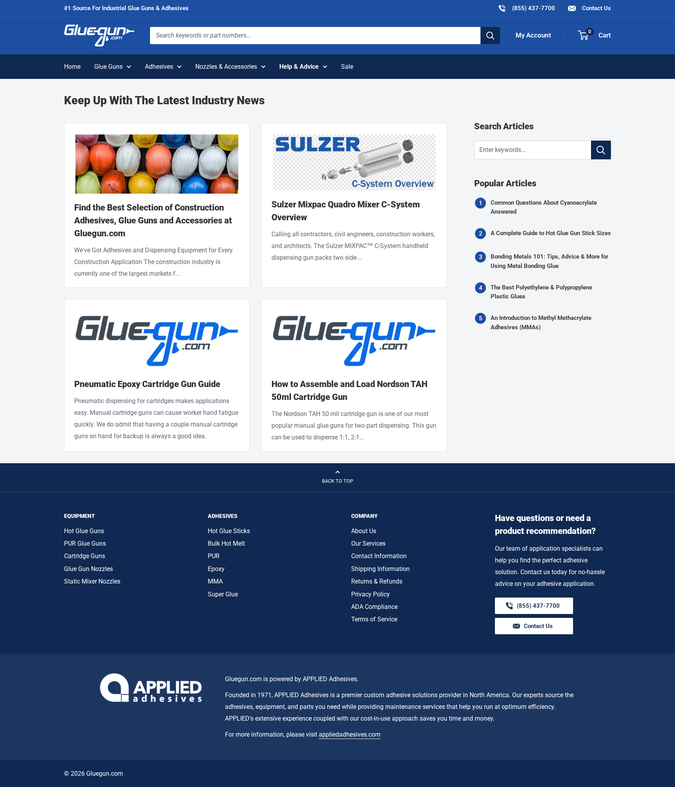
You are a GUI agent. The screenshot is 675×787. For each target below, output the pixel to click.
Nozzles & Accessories (226, 66)
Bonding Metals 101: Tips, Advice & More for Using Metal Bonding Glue (549, 261)
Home (72, 66)
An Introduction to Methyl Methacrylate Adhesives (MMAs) (541, 322)
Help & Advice (299, 66)
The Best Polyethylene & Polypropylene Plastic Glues (541, 292)
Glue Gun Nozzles (88, 569)
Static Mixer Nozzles (92, 581)
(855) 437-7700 (526, 8)
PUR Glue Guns (85, 543)
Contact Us (595, 8)
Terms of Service (374, 619)
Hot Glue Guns (84, 531)
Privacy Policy (370, 594)
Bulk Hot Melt (226, 543)
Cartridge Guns (84, 556)
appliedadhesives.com (349, 734)
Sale (347, 66)
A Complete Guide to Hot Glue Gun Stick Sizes (551, 233)
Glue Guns (108, 66)
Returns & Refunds (376, 581)
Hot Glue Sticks (229, 531)
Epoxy (216, 569)
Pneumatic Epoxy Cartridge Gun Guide (147, 384)
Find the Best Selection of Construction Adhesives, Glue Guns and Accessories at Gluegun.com (153, 220)
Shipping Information (380, 569)
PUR (214, 556)
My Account (533, 35)
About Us (363, 531)
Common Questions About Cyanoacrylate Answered (544, 207)
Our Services (368, 543)
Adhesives (159, 66)
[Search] (490, 35)
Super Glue (223, 594)
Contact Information (379, 556)
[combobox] (315, 35)
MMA (215, 581)
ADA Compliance (374, 606)
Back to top (337, 481)
